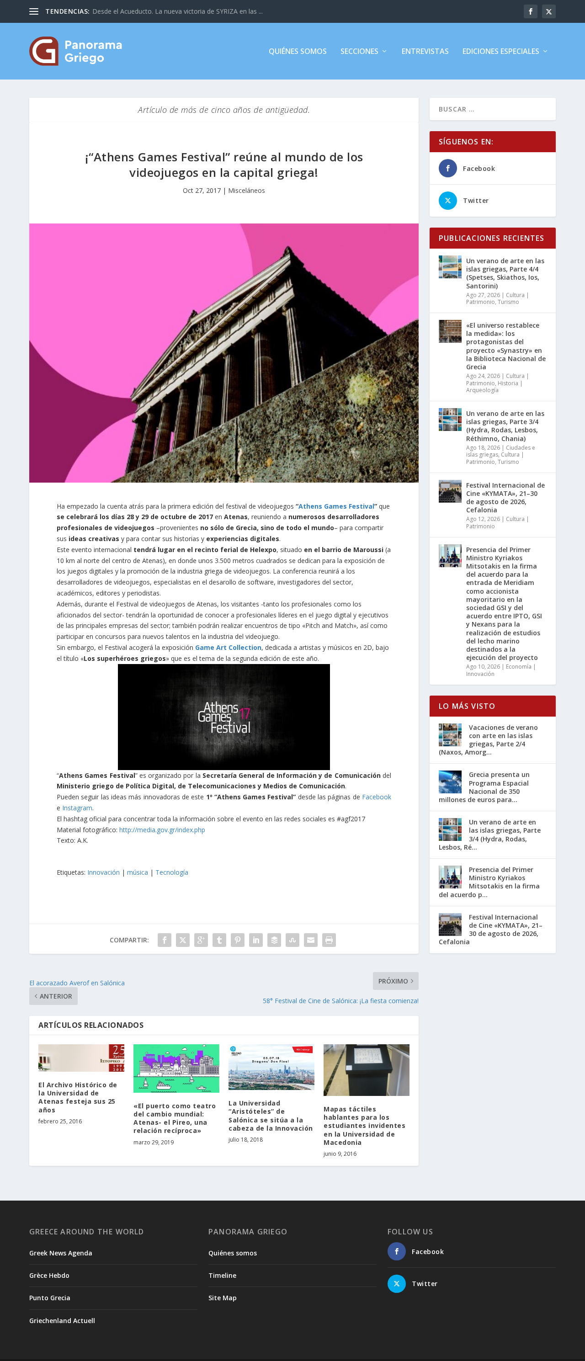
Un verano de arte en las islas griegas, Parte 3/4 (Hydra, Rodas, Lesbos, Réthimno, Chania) (505, 426)
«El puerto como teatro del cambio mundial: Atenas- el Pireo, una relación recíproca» (174, 1118)
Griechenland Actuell (62, 1320)
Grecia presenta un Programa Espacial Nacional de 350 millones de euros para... (484, 787)
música (137, 872)
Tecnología (171, 872)
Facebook (376, 796)
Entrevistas (425, 52)
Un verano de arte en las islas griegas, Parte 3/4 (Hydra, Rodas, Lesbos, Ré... (490, 834)
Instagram (77, 807)
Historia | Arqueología (494, 386)
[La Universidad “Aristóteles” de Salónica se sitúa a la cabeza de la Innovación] (271, 1067)
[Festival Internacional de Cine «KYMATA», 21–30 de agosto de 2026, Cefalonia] (450, 491)
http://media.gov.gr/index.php (162, 829)
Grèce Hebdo (49, 1275)
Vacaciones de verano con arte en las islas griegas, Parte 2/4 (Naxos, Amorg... (488, 740)
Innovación (103, 872)
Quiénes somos (298, 52)
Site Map (222, 1297)
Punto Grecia (49, 1297)
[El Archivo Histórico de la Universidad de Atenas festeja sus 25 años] (81, 1058)
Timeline (222, 1275)
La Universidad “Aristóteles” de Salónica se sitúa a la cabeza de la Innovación (271, 1115)
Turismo (508, 302)
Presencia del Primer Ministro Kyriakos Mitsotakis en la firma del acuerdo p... (489, 882)
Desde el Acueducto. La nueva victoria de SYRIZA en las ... (177, 11)
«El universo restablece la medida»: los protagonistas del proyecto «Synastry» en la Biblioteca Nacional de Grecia (506, 346)
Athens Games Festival (336, 506)
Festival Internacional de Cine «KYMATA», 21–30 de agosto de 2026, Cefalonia (505, 498)
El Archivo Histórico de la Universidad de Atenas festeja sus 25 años (77, 1097)
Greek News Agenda (60, 1253)
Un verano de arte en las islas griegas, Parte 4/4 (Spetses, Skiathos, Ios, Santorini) (505, 273)
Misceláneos (246, 190)
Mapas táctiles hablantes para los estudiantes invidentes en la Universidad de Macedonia (364, 1126)
